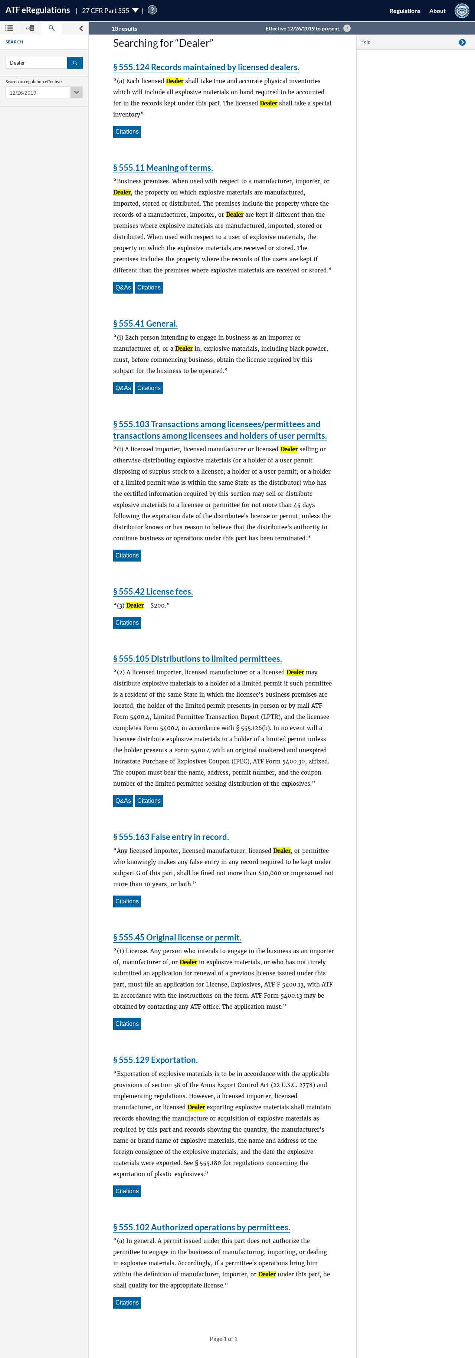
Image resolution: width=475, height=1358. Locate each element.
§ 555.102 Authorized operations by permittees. (201, 1227)
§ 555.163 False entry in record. (171, 837)
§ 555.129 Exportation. (155, 1060)
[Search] (51, 28)
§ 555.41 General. (145, 323)
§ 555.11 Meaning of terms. (163, 168)
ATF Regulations (38, 10)
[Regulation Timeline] (30, 28)
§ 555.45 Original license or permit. (177, 937)
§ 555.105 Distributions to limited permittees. (197, 659)
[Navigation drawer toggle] (80, 28)
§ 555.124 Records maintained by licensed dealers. (206, 67)
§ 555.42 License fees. (153, 591)
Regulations (405, 10)
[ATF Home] (462, 10)
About (437, 10)
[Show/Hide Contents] (462, 42)
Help (365, 42)
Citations (127, 131)
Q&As (123, 287)
